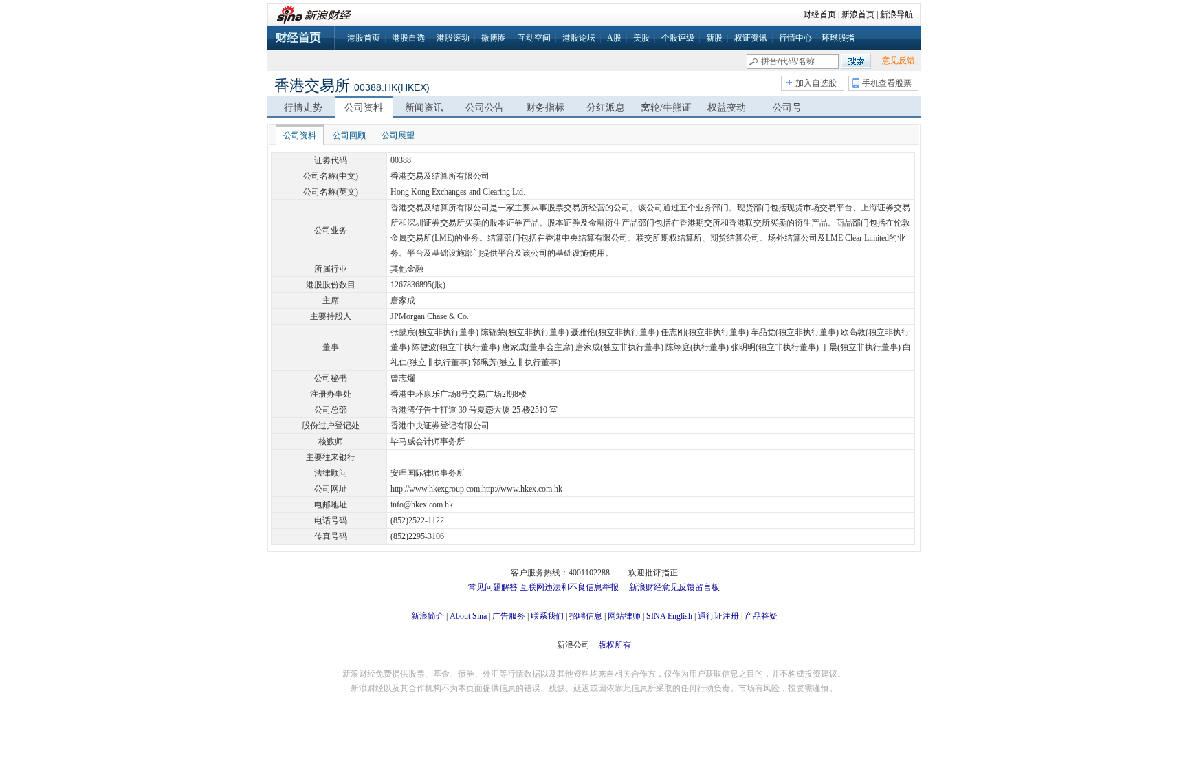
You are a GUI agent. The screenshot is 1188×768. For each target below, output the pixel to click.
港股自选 (408, 38)
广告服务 (508, 616)
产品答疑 (761, 616)
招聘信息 (585, 616)
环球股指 (838, 38)
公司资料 (363, 107)
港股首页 (363, 38)
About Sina (468, 616)
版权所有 (614, 645)
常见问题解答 (493, 587)
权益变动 (726, 107)
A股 (614, 38)
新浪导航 (896, 14)
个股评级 (677, 38)
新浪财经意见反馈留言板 (674, 587)
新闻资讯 (424, 107)
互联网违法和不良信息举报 (569, 587)
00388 (400, 160)
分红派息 (605, 107)
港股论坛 (578, 38)
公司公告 (484, 107)
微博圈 (493, 38)
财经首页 (819, 14)
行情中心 (795, 38)
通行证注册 (718, 616)
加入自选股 (816, 83)
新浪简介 (427, 616)
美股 (641, 38)
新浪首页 (858, 14)
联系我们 (547, 616)
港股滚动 (453, 38)
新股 (714, 38)
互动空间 (534, 38)
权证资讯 (750, 38)
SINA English (669, 616)
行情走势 (303, 107)
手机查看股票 (887, 83)
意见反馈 (898, 60)
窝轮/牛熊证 (666, 107)
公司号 (787, 107)
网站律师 (624, 616)
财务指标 (545, 107)
